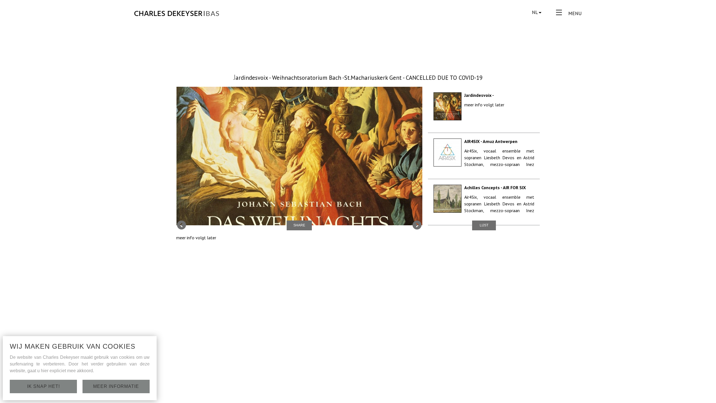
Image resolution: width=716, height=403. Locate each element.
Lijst (484, 225)
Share (299, 225)
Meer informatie (116, 386)
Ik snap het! (43, 386)
